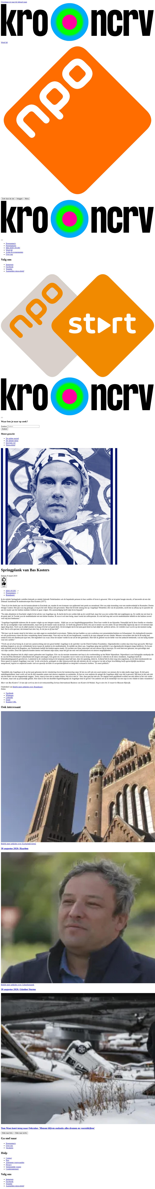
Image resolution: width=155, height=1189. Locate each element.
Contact (9, 1158)
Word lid (4, 42)
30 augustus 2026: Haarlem (14, 848)
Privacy (9, 1165)
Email (8, 700)
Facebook (9, 693)
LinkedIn (9, 697)
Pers (7, 1160)
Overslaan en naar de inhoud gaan (14, 2)
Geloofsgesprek (17, 985)
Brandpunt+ (10, 595)
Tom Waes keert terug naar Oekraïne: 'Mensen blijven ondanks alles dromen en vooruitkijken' (48, 1128)
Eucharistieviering (18, 844)
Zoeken (4, 426)
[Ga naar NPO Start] (77, 376)
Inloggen (20, 199)
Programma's (11, 593)
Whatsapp (9, 695)
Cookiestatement (12, 1169)
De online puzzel (12, 438)
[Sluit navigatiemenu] (2, 417)
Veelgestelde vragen (13, 1167)
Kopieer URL (11, 702)
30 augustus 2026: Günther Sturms (18, 989)
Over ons (9, 1146)
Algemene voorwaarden (15, 1162)
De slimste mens (12, 441)
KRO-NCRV (11, 591)
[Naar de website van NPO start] (77, 196)
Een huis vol (10, 443)
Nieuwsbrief (10, 445)
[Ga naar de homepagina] (77, 40)
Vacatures (9, 1148)
